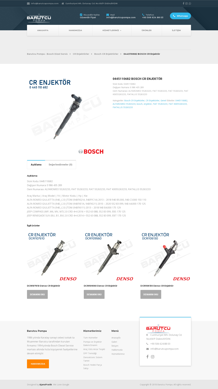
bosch (140, 103)
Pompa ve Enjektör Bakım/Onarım (92, 343)
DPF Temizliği (90, 353)
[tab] (36, 164)
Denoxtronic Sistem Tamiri (92, 359)
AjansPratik (45, 384)
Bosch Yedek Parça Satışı (92, 366)
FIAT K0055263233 (178, 103)
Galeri (114, 341)
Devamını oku (37, 294)
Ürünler (147, 30)
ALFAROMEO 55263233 (124, 103)
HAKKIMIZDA (38, 363)
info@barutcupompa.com (164, 348)
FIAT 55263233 (160, 103)
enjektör (148, 103)
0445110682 (181, 100)
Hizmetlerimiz (110, 30)
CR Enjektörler (152, 100)
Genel (163, 100)
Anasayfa (42, 30)
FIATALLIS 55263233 (123, 107)
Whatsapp (182, 15)
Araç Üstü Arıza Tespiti (94, 349)
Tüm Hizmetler (90, 337)
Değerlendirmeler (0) (60, 164)
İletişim (176, 30)
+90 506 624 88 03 (160, 343)
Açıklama (36, 164)
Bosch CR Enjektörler (134, 100)
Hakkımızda (75, 30)
